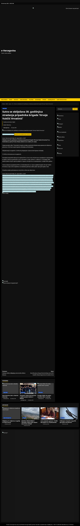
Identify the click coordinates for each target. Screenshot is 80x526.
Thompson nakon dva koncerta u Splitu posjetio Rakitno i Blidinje (28, 397)
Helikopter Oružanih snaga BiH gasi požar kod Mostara (68, 421)
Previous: (13, 373)
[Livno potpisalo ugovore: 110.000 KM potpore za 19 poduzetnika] (50, 413)
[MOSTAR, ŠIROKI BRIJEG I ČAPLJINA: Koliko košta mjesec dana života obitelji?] (30, 413)
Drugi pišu (5, 108)
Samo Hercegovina (62, 99)
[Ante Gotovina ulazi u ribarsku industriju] (10, 388)
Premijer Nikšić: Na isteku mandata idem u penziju (44, 396)
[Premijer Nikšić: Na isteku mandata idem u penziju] (45, 388)
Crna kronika (23, 99)
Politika (31, 99)
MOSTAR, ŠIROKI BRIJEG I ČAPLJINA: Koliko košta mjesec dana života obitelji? (29, 422)
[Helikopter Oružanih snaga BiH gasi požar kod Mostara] (69, 413)
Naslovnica (4, 99)
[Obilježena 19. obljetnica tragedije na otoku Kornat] (11, 413)
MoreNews (64, 524)
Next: (42, 373)
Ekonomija (38, 99)
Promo (44, 99)
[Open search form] (78, 100)
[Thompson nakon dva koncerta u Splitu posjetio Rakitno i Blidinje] (28, 388)
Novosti (16, 99)
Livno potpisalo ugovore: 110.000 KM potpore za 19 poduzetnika (49, 421)
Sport (10, 99)
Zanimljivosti (51, 99)
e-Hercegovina (8, 50)
